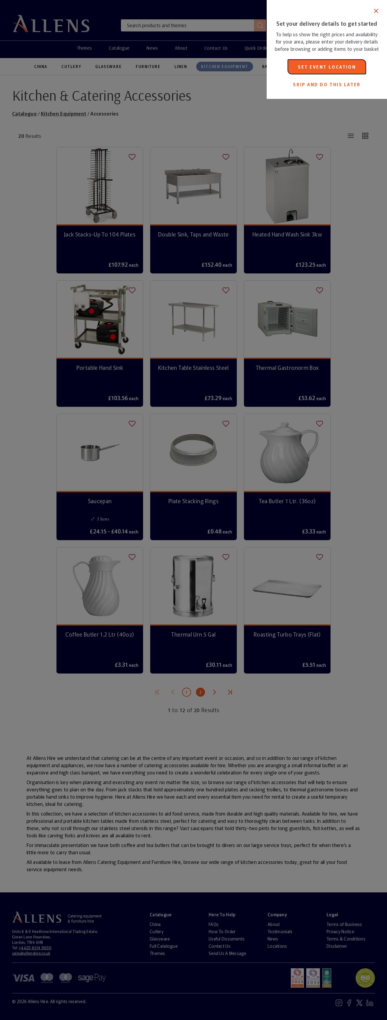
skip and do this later (326, 84)
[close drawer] (133, 510)
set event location (327, 67)
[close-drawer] (376, 11)
